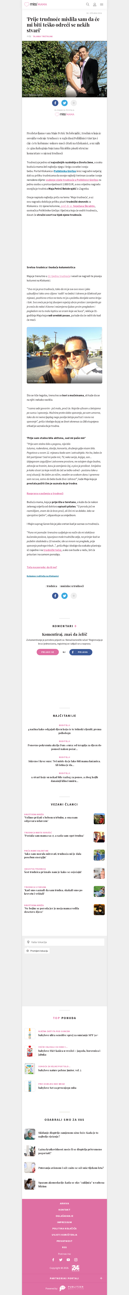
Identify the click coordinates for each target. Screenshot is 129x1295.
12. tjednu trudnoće (59, 276)
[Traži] (88, 4)
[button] (101, 4)
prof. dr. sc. (78, 206)
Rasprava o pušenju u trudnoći (45, 493)
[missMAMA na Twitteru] (61, 1260)
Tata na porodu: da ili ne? (42, 567)
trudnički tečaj (52, 550)
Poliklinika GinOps (65, 171)
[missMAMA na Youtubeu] (68, 1260)
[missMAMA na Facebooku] (53, 1260)
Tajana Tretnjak (43, 36)
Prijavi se (47, 652)
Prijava (83, 652)
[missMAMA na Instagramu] (76, 1260)
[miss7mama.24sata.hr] (35, 4)
